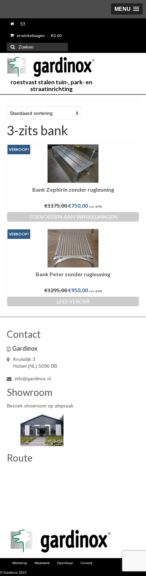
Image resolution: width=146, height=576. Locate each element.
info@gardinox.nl (32, 378)
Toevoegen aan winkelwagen (73, 216)
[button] (127, 9)
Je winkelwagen (38, 35)
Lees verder (73, 301)
